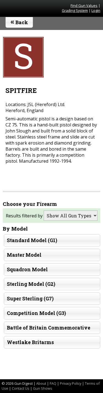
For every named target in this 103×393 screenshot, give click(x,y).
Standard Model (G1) (32, 240)
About (41, 383)
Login (95, 10)
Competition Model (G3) (36, 313)
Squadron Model (27, 269)
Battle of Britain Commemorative (48, 328)
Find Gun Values (84, 5)
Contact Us (20, 388)
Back (19, 21)
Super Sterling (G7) (30, 298)
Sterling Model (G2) (31, 284)
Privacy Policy (70, 383)
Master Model (24, 255)
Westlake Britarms (30, 342)
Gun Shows (42, 388)
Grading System (75, 10)
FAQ (53, 383)
